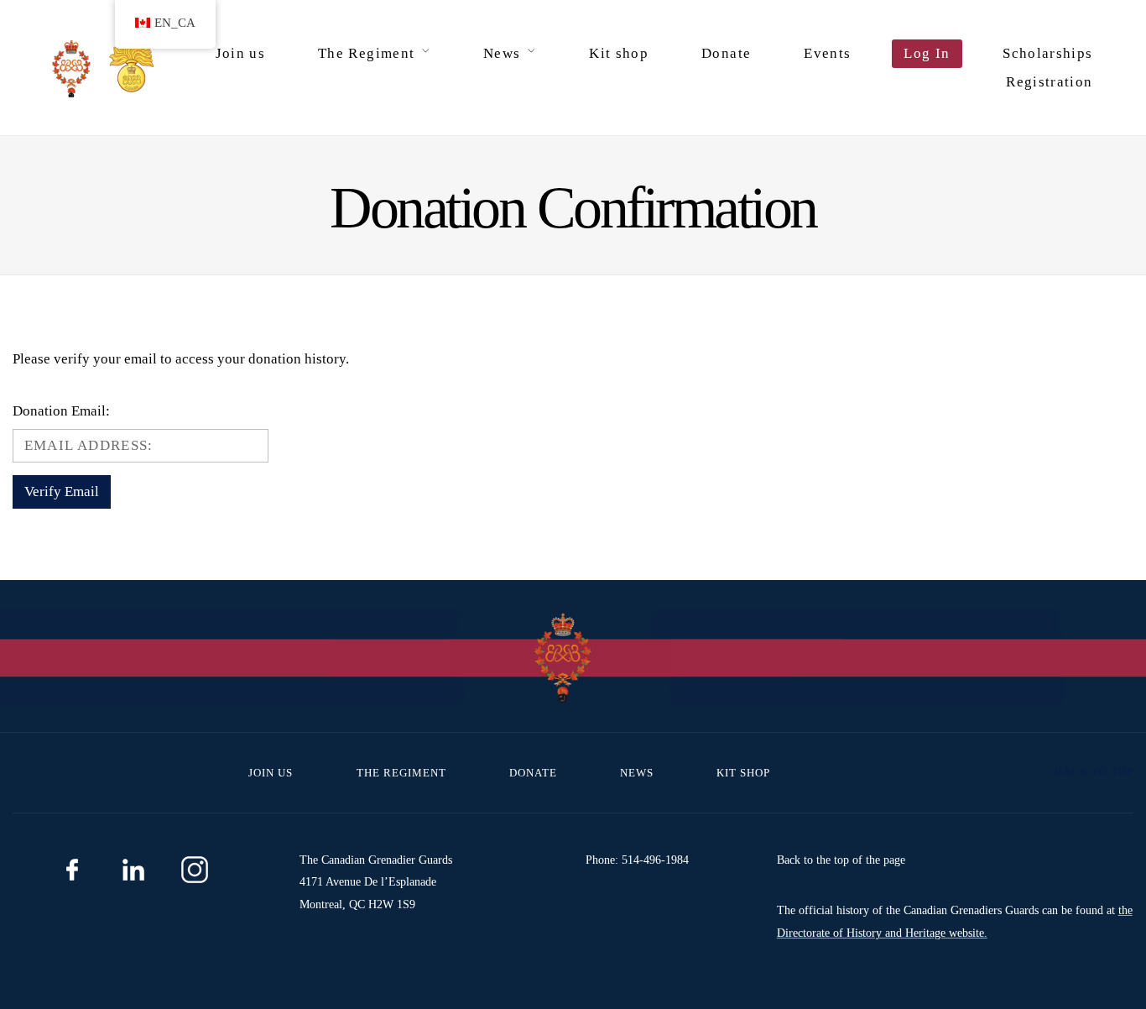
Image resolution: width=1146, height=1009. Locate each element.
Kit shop (619, 53)
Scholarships (1047, 53)
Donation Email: (61, 411)
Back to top (1092, 771)
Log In (927, 53)
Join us (241, 53)
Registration (1049, 82)
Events (827, 53)
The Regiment (366, 53)
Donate (726, 53)
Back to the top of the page (841, 860)
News (501, 53)
